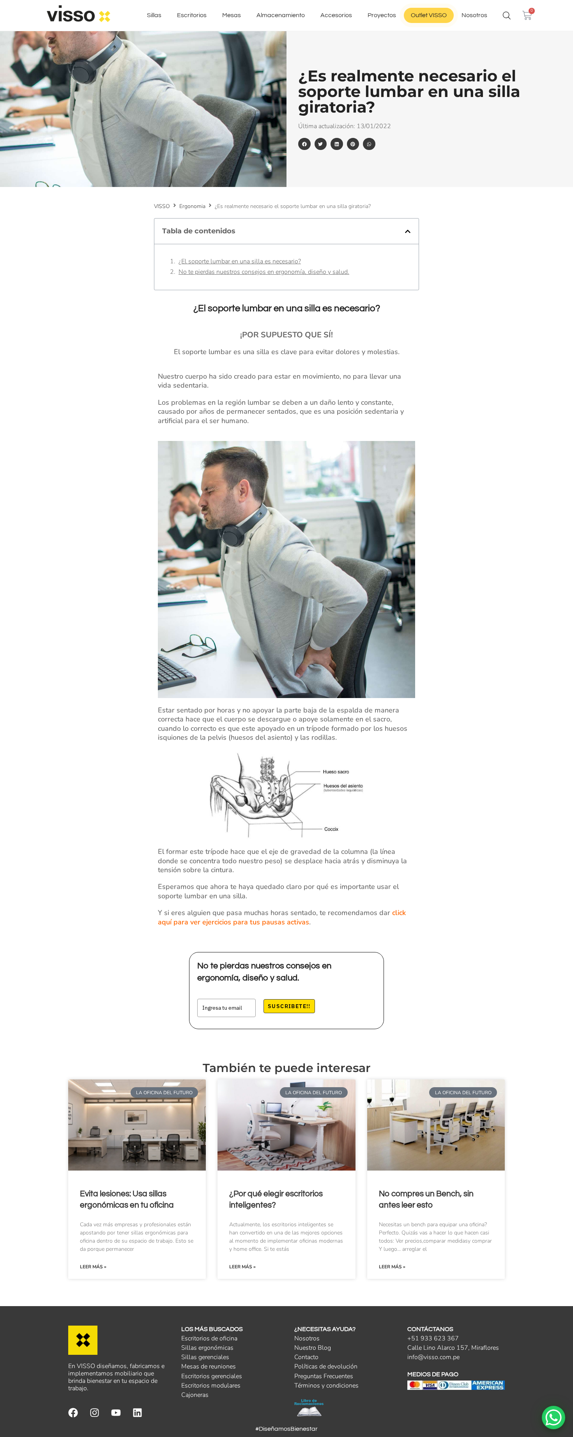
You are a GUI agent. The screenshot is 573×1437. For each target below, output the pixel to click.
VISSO (162, 206)
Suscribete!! (289, 1006)
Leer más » (93, 1267)
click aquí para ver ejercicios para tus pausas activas (282, 917)
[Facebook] (73, 1413)
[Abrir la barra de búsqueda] (507, 15)
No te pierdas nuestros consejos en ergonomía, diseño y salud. (264, 272)
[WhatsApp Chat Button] (553, 1417)
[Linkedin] (137, 1413)
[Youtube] (116, 1413)
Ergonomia (192, 206)
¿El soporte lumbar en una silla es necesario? (240, 261)
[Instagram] (94, 1413)
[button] (304, 144)
